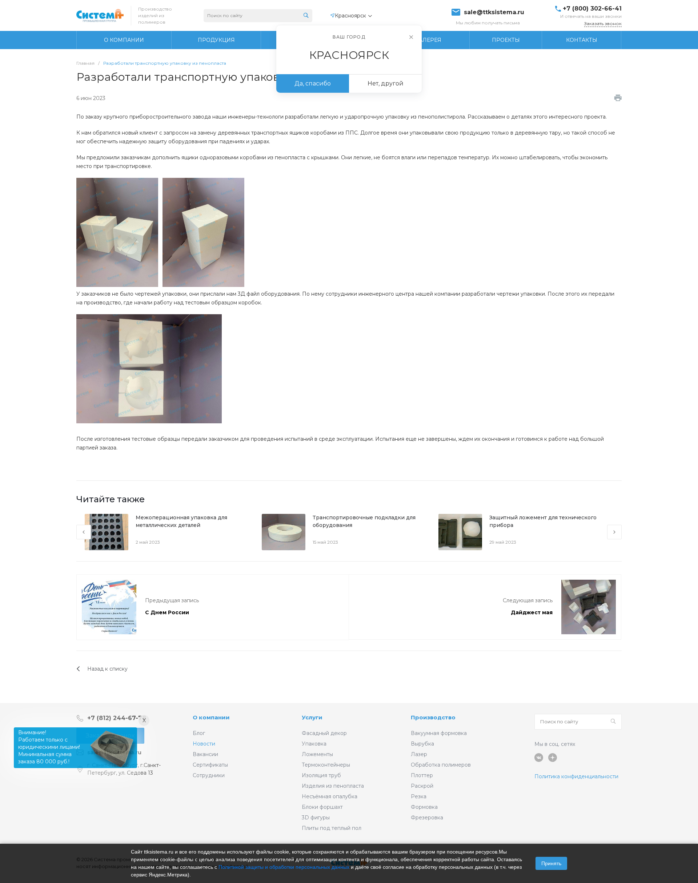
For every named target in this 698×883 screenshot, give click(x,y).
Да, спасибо (312, 83)
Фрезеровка (427, 817)
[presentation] (83, 532)
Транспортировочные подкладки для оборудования (364, 521)
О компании (211, 717)
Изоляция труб (321, 775)
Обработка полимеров (441, 765)
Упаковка (314, 743)
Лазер (419, 754)
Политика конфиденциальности (576, 776)
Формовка (424, 807)
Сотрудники (209, 775)
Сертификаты (210, 765)
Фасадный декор (324, 733)
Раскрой (422, 786)
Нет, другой (386, 83)
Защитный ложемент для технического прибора (543, 521)
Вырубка (422, 743)
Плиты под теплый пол (331, 828)
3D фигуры (316, 817)
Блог (199, 733)
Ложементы (317, 754)
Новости (204, 743)
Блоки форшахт (322, 807)
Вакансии (205, 754)
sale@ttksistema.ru (494, 12)
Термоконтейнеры (326, 765)
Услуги (312, 717)
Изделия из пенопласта (333, 786)
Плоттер (422, 775)
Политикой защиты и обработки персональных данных (283, 867)
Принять (551, 863)
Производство (433, 717)
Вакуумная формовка (439, 733)
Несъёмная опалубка (329, 796)
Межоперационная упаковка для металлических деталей (181, 521)
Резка (418, 796)
